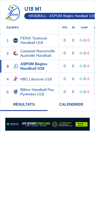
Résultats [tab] (24, 104)
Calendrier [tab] (71, 104)
